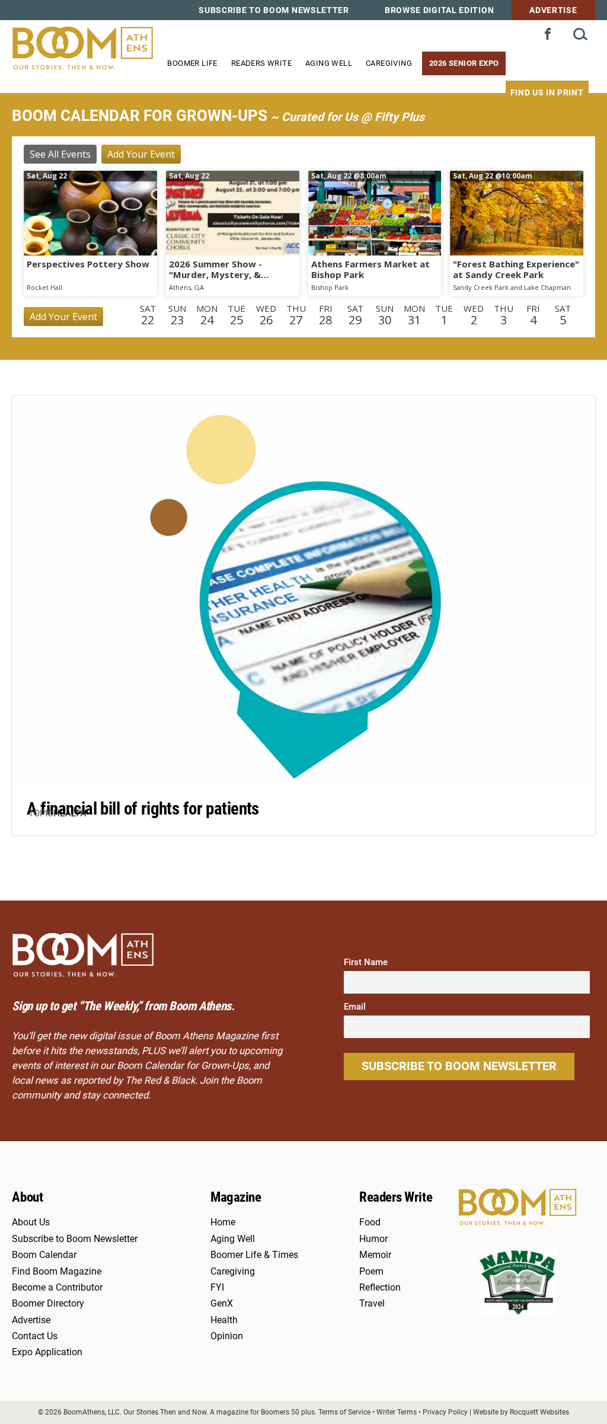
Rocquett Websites (539, 1411)
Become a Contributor (57, 1287)
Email (355, 1006)
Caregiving (389, 63)
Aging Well (328, 63)
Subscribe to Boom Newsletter (274, 10)
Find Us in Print (547, 92)
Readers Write (261, 63)
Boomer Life (192, 63)
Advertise (553, 10)
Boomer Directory (48, 1303)
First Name (366, 962)
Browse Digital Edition (439, 10)
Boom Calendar (44, 1255)
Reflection (380, 1287)
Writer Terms (396, 1411)
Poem (371, 1271)
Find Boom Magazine (56, 1271)
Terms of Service (344, 1411)
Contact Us (34, 1336)
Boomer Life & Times (254, 1255)
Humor (373, 1239)
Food (370, 1222)
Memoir (375, 1255)
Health (70, 813)
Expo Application (47, 1352)
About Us (31, 1222)
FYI (217, 1287)
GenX (221, 1303)
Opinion (226, 1336)
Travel (372, 1303)
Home (222, 1222)
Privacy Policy (445, 1411)
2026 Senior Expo (464, 63)
